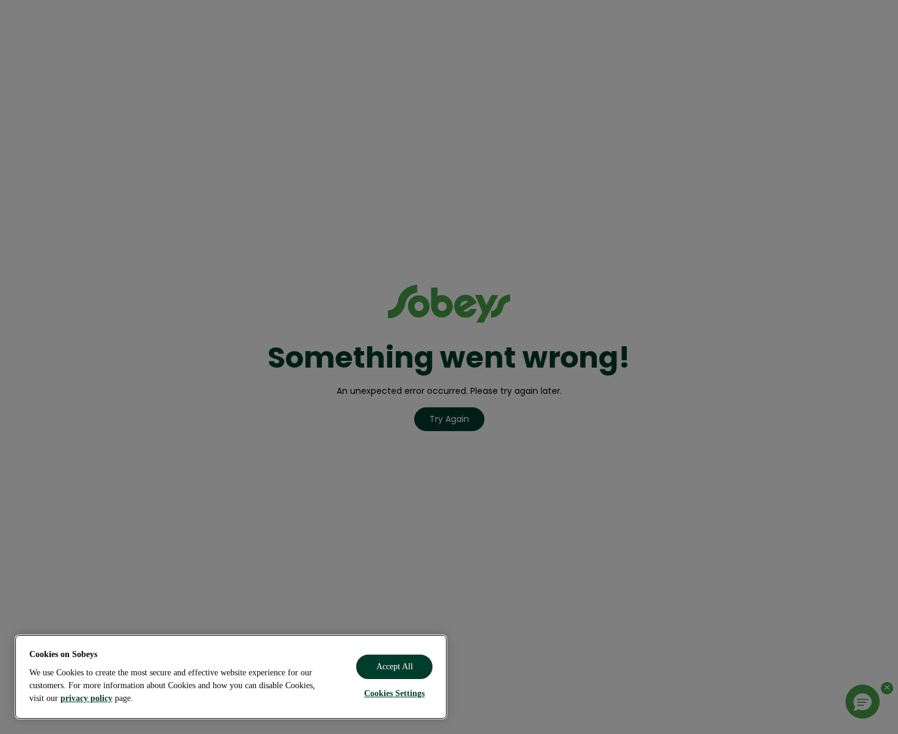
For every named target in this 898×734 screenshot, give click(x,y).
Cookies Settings (394, 693)
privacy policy (86, 698)
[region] (231, 676)
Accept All (394, 666)
